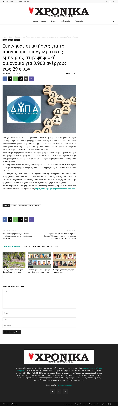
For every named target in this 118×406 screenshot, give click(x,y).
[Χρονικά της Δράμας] (59, 11)
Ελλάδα (53, 21)
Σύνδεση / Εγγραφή (23, 1)
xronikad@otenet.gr (64, 385)
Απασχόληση (23, 205)
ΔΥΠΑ (31, 205)
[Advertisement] (59, 30)
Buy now (92, 404)
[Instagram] (110, 1)
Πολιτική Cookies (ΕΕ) (104, 404)
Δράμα (43, 21)
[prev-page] (4, 276)
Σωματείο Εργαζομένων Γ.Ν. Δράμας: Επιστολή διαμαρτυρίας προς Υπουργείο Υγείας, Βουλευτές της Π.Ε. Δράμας (60, 236)
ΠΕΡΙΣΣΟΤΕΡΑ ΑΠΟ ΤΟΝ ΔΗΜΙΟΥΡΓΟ (41, 246)
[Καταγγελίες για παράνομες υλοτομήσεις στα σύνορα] (14, 260)
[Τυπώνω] (26, 78)
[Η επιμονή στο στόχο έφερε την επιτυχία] (64, 260)
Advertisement (68, 404)
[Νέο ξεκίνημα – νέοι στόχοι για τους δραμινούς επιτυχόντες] (39, 260)
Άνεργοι (13, 205)
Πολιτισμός (79, 21)
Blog (76, 404)
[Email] (20, 78)
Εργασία (17, 40)
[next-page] (7, 276)
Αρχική (35, 21)
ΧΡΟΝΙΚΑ (8, 73)
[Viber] (31, 78)
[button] (112, 21)
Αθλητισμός (66, 21)
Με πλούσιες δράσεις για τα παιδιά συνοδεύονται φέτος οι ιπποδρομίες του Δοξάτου (19, 236)
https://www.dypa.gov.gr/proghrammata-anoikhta (55, 189)
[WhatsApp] (15, 78)
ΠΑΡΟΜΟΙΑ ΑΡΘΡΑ (12, 246)
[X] (113, 1)
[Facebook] (106, 1)
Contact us (83, 404)
